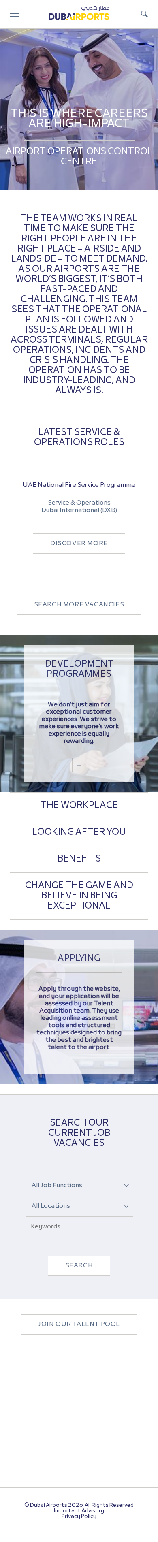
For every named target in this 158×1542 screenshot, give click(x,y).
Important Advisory (79, 1511)
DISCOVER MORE (79, 544)
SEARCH (79, 1266)
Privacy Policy (79, 1516)
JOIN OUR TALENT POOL (79, 1324)
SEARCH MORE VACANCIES (79, 605)
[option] (79, 515)
